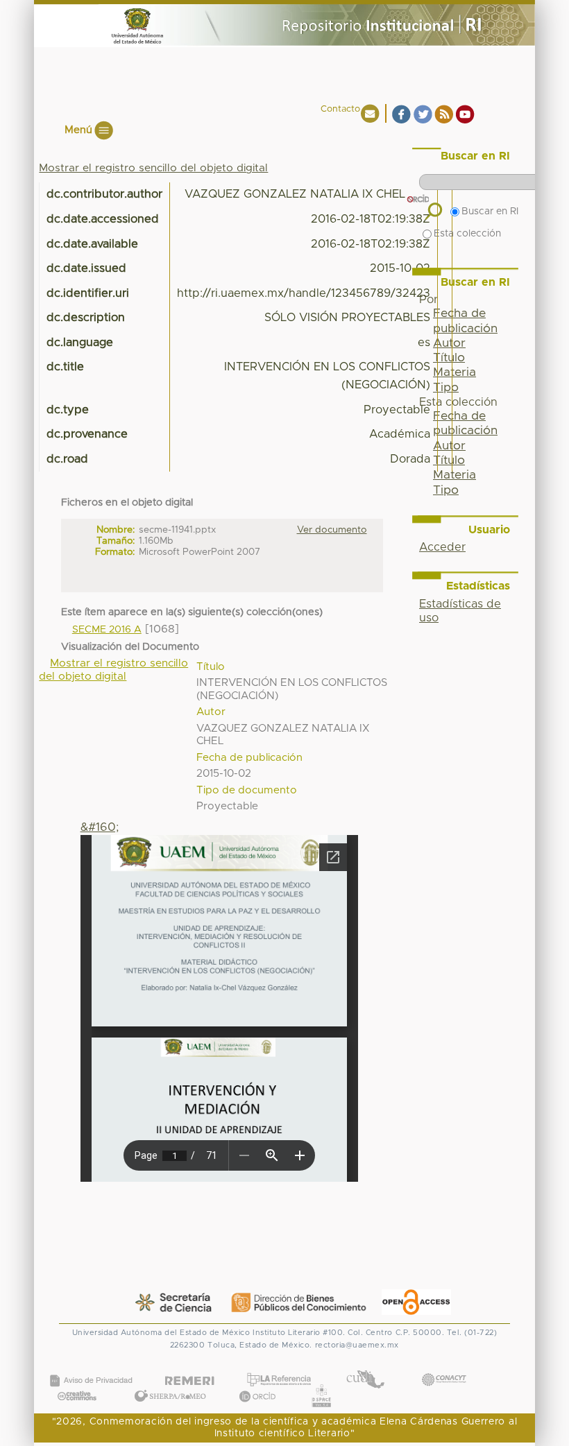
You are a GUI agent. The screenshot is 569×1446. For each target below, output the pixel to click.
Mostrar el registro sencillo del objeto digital (153, 168)
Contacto (340, 109)
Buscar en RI (489, 211)
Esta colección (467, 234)
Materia (454, 372)
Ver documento (332, 530)
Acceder (442, 547)
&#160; (99, 827)
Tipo (446, 490)
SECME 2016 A (107, 630)
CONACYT (443, 1366)
